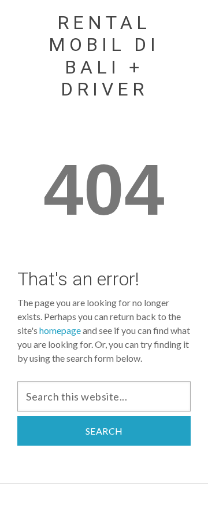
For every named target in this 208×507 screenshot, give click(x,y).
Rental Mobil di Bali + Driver (104, 56)
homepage (60, 330)
